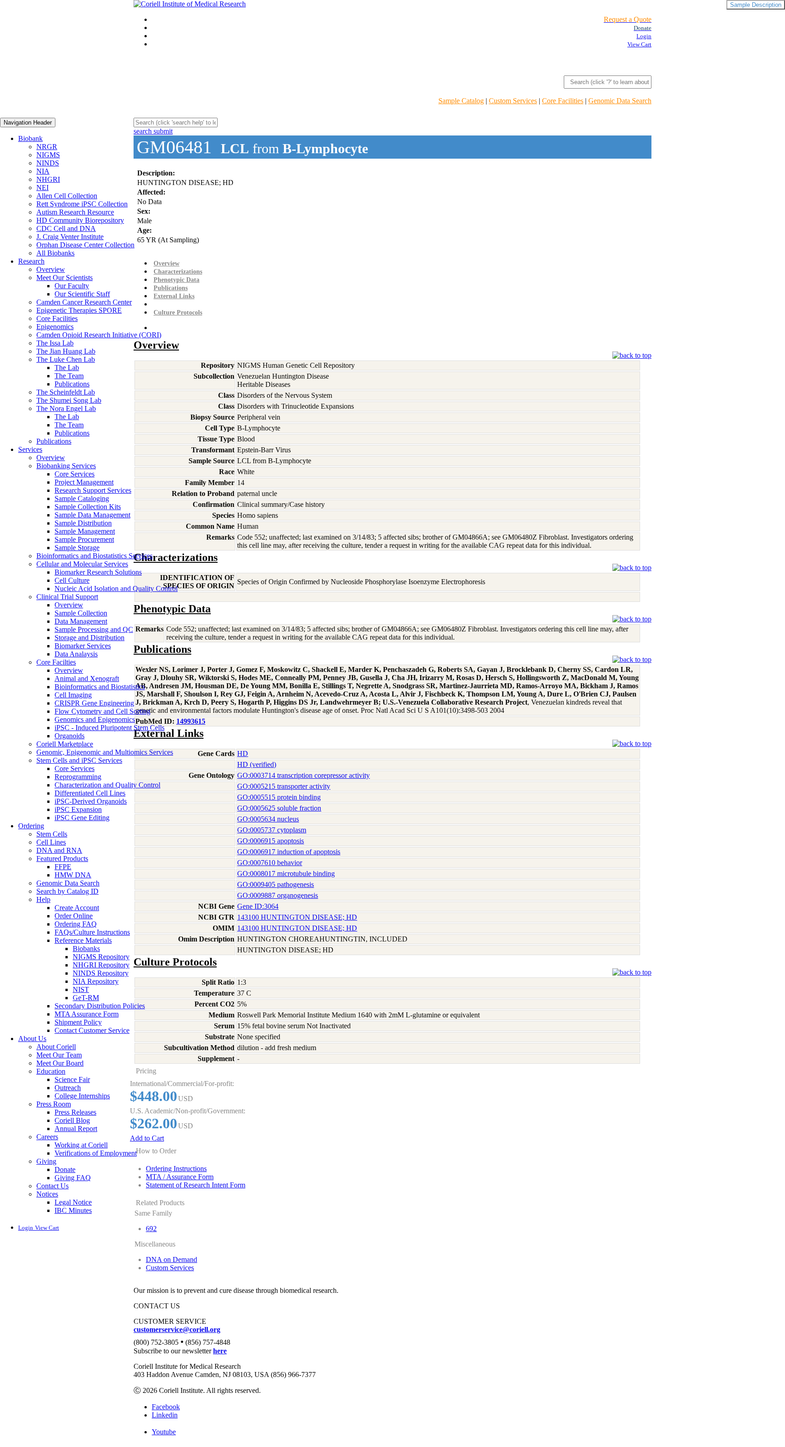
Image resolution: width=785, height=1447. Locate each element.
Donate (65, 1169)
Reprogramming (78, 777)
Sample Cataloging (82, 498)
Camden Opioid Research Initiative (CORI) (98, 335)
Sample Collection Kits (88, 507)
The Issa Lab (55, 343)
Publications (72, 384)
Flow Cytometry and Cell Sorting (102, 711)
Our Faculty (72, 286)
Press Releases (75, 1112)
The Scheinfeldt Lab (65, 392)
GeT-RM (86, 997)
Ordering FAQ (76, 924)
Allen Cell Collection (66, 196)
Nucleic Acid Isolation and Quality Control (116, 588)
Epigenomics (55, 326)
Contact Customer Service (92, 1030)
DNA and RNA (59, 850)
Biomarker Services (83, 646)
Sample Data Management (92, 515)
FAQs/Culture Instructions (92, 932)
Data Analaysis (76, 654)
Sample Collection (81, 613)
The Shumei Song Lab (68, 400)
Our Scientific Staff (82, 294)
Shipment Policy (78, 1022)
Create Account (77, 907)
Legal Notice (73, 1202)
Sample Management (85, 531)
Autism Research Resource (75, 212)
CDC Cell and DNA (66, 228)
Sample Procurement (84, 539)
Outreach (68, 1088)
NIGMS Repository (101, 957)
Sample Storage (77, 547)
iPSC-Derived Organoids (91, 801)
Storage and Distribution (89, 637)
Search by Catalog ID (67, 891)
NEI (42, 187)
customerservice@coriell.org (177, 1329)
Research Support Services (93, 490)
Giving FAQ (73, 1178)
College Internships (82, 1096)
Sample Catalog (461, 101)
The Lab (67, 367)
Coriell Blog (72, 1120)
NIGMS (48, 155)
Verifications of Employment (96, 1153)
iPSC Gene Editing (82, 817)
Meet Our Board (60, 1063)
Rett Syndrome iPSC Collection (82, 204)
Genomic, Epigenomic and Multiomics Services (104, 752)
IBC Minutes (73, 1210)
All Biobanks (55, 253)
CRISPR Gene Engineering (94, 703)
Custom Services (513, 101)
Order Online (74, 916)
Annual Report (76, 1128)
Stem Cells (51, 834)
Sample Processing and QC (94, 629)
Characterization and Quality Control (107, 785)
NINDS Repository (101, 973)
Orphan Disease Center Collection (85, 245)
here (220, 1351)
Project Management (84, 482)
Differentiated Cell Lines (90, 793)
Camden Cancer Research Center (84, 302)
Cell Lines (51, 842)
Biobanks (86, 948)
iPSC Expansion (78, 809)
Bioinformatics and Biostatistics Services (94, 556)
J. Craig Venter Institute (70, 236)
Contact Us (52, 1186)
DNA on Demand (171, 1259)
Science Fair (72, 1079)
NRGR (46, 146)
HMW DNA (73, 875)
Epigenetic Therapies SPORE (79, 310)
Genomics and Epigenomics (95, 719)
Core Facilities (562, 101)
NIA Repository (96, 981)
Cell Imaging (73, 695)
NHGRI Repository (101, 965)
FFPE (63, 867)
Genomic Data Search (619, 101)
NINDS (47, 163)
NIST (81, 989)
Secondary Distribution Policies (100, 1006)
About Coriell (56, 1047)
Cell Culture (72, 580)
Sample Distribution (83, 523)
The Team (69, 376)
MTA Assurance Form (87, 1014)
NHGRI (48, 179)
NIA (43, 171)
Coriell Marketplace (64, 744)
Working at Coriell (81, 1145)
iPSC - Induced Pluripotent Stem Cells (109, 727)
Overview (50, 269)
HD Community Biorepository (80, 220)
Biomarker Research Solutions (98, 572)
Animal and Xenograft (87, 678)
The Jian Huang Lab (65, 351)
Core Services (74, 474)
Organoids (69, 736)
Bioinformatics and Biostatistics (100, 687)
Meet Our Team (59, 1055)
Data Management (81, 621)
